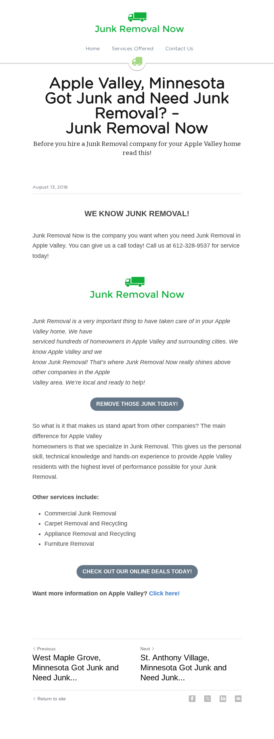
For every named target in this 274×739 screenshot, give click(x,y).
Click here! (164, 593)
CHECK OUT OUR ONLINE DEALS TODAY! (137, 571)
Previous (46, 648)
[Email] (238, 698)
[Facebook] (192, 698)
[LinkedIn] (223, 698)
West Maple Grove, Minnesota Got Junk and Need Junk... (75, 667)
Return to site (51, 698)
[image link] (137, 288)
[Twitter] (207, 698)
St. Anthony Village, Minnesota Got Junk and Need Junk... (183, 667)
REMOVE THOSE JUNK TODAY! (137, 404)
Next (145, 648)
